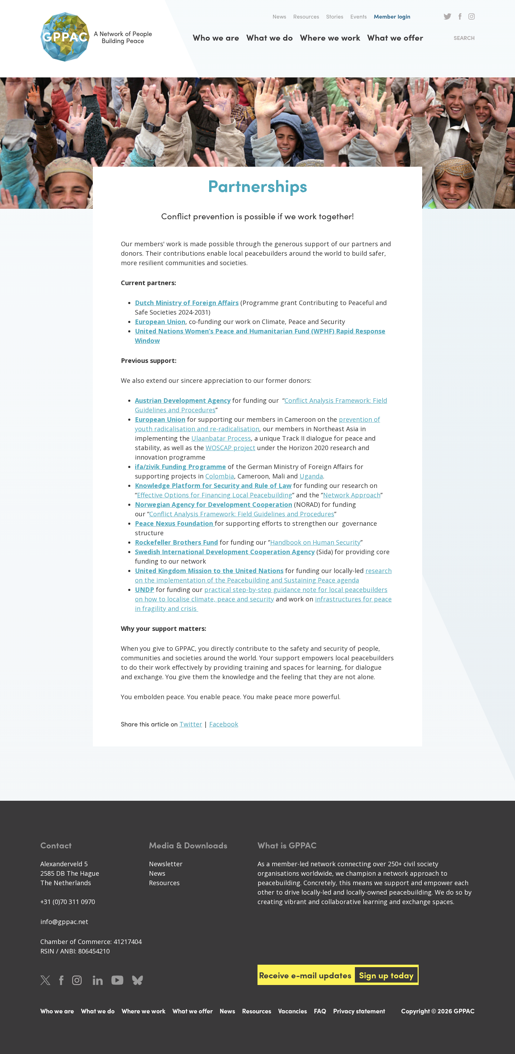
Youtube (117, 980)
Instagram (471, 16)
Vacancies (292, 1010)
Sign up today (386, 975)
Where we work (330, 37)
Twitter (448, 16)
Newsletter (166, 864)
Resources (306, 16)
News (279, 16)
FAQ (320, 1010)
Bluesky (137, 980)
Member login (392, 16)
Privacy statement (359, 1010)
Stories (334, 16)
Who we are (216, 37)
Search (464, 38)
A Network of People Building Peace (123, 37)
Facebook (460, 16)
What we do (269, 37)
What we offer (395, 37)
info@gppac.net (64, 921)
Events (358, 16)
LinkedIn (98, 980)
